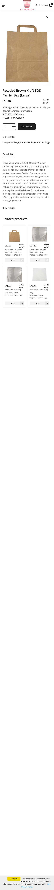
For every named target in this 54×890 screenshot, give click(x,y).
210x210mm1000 (13, 292)
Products (43, 5)
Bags (16, 142)
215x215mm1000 (39, 293)
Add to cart (26, 126)
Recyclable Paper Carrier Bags (35, 142)
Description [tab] (8, 154)
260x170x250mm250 (13, 252)
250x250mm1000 (38, 252)
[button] (47, 17)
